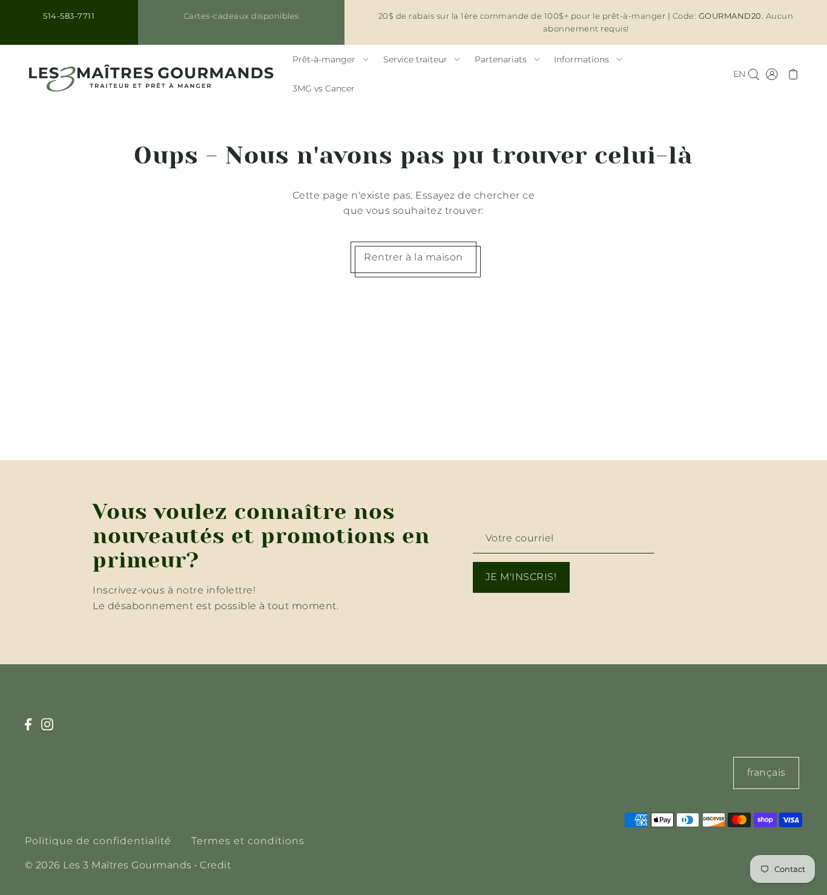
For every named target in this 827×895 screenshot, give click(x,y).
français (766, 772)
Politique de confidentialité (98, 841)
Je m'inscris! (521, 577)
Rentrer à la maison (413, 257)
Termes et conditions (248, 841)
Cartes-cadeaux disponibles (241, 16)
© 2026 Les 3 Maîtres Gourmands (108, 865)
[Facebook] (32, 730)
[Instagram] (51, 730)
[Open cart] (794, 73)
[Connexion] (753, 73)
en (739, 73)
